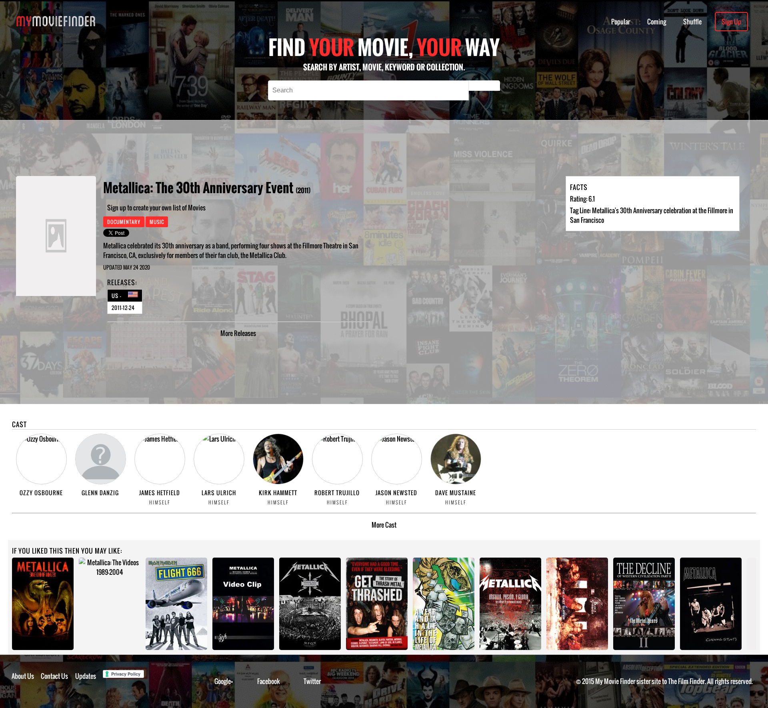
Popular (620, 21)
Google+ (223, 681)
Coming (656, 21)
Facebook (268, 681)
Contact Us (54, 676)
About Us (23, 676)
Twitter (312, 681)
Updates (85, 676)
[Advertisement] (304, 148)
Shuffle (692, 21)
